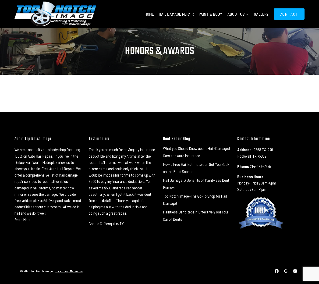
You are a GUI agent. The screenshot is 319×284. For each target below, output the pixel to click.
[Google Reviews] (286, 271)
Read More (22, 219)
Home (149, 14)
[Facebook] (277, 271)
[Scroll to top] (307, 265)
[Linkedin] (295, 271)
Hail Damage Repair (176, 14)
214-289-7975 (260, 166)
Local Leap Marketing (69, 271)
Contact (289, 14)
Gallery (261, 14)
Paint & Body (210, 14)
